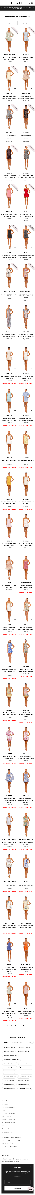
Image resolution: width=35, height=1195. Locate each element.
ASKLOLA (30, 1188)
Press (3, 1110)
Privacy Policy (6, 1116)
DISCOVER (19, 8)
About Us (5, 1104)
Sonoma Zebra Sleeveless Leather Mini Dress (25, 137)
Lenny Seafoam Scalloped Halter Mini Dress (9, 1013)
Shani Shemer (9, 923)
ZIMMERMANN (26, 94)
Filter (8, 23)
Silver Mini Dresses (23, 1084)
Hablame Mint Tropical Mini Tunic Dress (9, 58)
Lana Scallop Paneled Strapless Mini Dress (9, 256)
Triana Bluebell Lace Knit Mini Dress (26, 58)
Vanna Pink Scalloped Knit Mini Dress (9, 544)
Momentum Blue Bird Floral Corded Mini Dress (9, 137)
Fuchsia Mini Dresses (10, 1068)
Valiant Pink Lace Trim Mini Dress (9, 586)
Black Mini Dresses (24, 1047)
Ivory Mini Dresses (9, 1072)
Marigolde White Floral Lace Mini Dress (26, 377)
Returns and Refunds (8, 1123)
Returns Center (7, 1132)
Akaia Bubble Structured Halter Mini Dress (9, 215)
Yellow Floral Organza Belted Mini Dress (26, 926)
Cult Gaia (9, 212)
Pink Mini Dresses (23, 1080)
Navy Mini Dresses (9, 1080)
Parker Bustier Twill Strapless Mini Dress (9, 97)
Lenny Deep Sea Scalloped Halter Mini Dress (9, 969)
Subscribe (17, 1188)
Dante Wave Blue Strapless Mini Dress (26, 885)
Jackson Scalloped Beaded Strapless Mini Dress (26, 216)
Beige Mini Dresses (9, 1047)
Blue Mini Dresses (9, 1051)
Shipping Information (8, 1119)
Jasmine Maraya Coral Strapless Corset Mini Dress (26, 296)
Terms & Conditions (8, 1113)
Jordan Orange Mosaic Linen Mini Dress (26, 968)
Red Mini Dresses (9, 1084)
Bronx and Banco (26, 291)
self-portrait (26, 923)
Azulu (26, 212)
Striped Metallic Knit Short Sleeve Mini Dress (26, 335)
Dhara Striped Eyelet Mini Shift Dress (9, 843)
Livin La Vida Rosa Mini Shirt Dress (9, 757)
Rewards (4, 1101)
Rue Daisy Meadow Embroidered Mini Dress (26, 628)
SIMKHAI (26, 55)
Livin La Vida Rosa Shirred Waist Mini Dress (26, 757)
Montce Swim (26, 583)
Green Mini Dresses (26, 1068)
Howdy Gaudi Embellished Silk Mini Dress (26, 715)
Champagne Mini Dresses (11, 1060)
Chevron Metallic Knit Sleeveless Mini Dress (26, 670)
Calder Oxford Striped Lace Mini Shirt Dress (25, 419)
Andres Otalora (9, 55)
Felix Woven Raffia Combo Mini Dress (9, 628)
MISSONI (9, 332)
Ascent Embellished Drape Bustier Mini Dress (26, 97)
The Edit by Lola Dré (8, 1107)
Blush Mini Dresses (23, 1051)
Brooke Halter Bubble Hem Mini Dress (9, 461)
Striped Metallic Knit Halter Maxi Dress (9, 335)
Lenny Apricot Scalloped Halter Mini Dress (26, 1012)
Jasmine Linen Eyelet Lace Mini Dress (26, 503)
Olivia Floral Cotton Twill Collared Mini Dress (9, 671)
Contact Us (5, 1129)
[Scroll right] (32, 1042)
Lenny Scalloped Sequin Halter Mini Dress (26, 256)
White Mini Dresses (9, 1088)
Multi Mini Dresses (26, 1076)
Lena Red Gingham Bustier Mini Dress (26, 586)
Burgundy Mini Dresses (10, 1056)
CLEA (9, 625)
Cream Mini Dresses (10, 1064)
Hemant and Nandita (9, 839)
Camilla (9, 710)
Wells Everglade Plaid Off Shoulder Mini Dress (26, 176)
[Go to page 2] (27, 1026)
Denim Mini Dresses (25, 1064)
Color (6, 1042)
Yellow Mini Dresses (25, 1088)
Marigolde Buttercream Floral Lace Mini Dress (26, 461)
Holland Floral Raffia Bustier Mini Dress (26, 544)
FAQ (3, 1126)
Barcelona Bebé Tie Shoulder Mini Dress (9, 714)
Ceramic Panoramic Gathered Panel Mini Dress (9, 800)
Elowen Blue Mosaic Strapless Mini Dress (9, 926)
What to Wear (17, 1042)
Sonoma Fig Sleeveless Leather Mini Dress (9, 176)
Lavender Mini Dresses (10, 1076)
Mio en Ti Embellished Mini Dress (9, 295)
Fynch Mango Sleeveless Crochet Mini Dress (9, 503)
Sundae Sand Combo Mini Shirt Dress (9, 377)
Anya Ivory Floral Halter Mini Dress (9, 885)
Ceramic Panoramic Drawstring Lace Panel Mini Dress (26, 800)
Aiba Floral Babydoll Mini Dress (26, 843)
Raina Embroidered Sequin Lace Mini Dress (9, 419)
